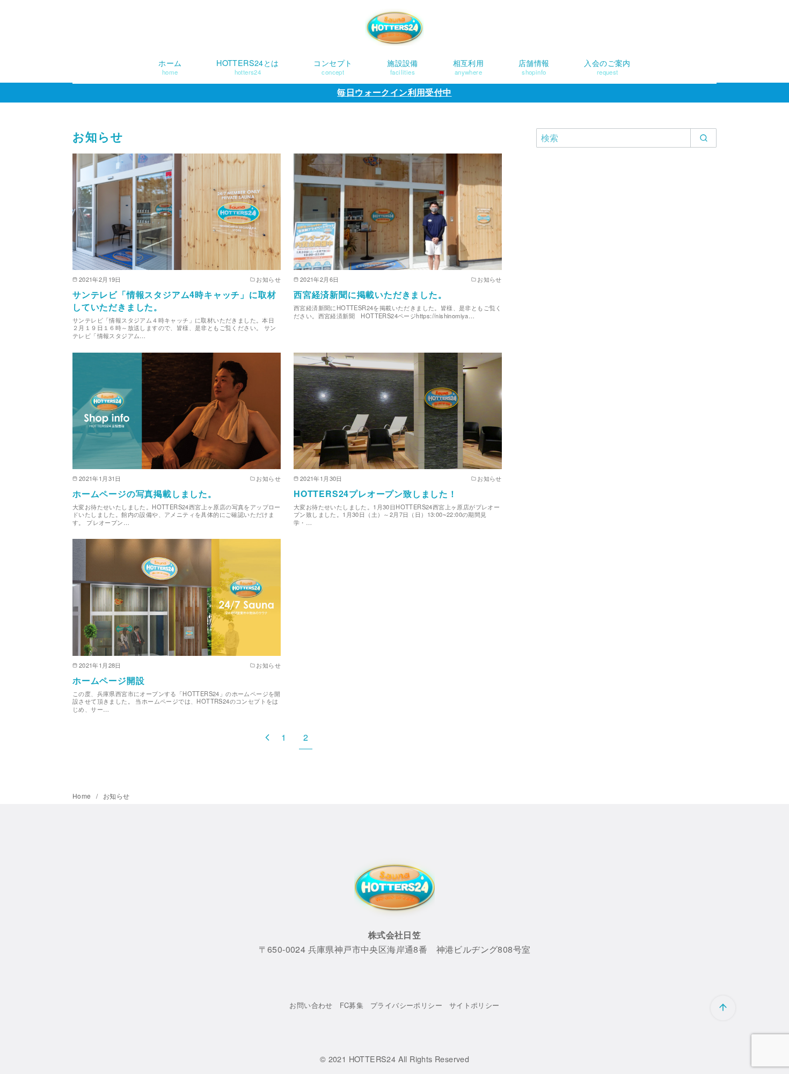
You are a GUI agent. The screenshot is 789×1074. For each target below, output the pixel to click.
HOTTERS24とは (247, 66)
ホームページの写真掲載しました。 (144, 493)
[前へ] (267, 737)
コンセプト (332, 66)
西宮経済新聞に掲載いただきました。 (370, 294)
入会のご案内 (607, 66)
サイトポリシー (474, 1005)
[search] (703, 138)
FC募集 (352, 1005)
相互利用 (468, 66)
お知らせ (116, 795)
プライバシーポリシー (406, 1005)
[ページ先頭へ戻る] (723, 1008)
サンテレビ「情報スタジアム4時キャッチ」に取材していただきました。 (174, 300)
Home (82, 795)
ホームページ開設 (108, 680)
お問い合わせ (310, 1005)
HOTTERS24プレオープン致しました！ (375, 493)
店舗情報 (534, 66)
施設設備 (402, 66)
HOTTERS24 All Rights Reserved (409, 1058)
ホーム (169, 66)
